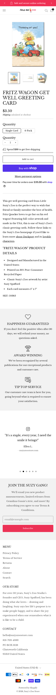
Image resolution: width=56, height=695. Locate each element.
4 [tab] (29, 471)
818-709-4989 (11, 640)
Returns (7, 563)
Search (6, 577)
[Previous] (4, 3)
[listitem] (28, 3)
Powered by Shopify (28, 688)
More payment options (28, 176)
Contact (7, 572)
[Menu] (4, 10)
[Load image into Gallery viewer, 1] (14, 78)
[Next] (51, 3)
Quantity (9, 137)
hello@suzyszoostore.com (18, 635)
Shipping (6, 115)
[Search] (46, 10)
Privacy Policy (11, 553)
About (6, 567)
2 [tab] (23, 471)
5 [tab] (32, 471)
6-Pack (28, 130)
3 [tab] (26, 471)
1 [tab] (20, 471)
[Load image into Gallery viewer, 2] (28, 78)
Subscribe (28, 528)
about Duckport (25, 236)
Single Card (12, 130)
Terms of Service (12, 558)
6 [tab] (36, 471)
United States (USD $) (26, 668)
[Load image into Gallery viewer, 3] (42, 78)
